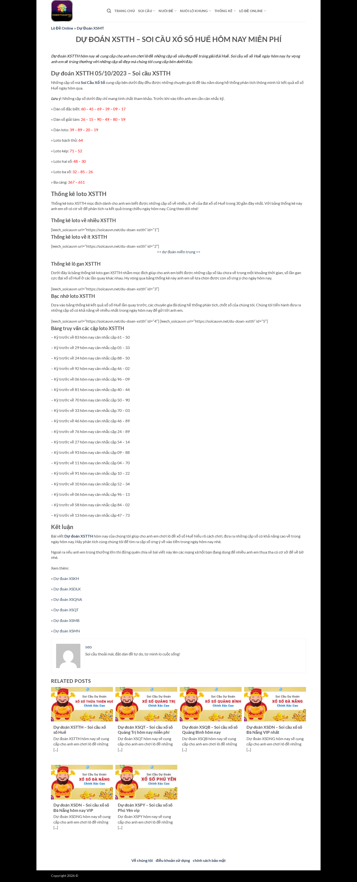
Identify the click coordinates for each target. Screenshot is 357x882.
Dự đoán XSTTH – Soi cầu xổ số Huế (79, 730)
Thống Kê (223, 11)
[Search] (109, 11)
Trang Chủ (124, 11)
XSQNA (67, 599)
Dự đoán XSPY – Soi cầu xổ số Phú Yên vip (145, 808)
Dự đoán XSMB (66, 620)
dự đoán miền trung (178, 251)
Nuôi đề (166, 11)
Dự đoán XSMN (66, 631)
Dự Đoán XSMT (90, 28)
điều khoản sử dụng (173, 860)
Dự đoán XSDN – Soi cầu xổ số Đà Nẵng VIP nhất (274, 730)
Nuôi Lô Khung (194, 11)
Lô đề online (251, 11)
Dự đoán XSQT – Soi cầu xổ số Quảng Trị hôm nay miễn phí (145, 730)
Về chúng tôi (142, 860)
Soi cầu (145, 11)
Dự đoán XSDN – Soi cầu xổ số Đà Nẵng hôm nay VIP (81, 808)
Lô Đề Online (62, 28)
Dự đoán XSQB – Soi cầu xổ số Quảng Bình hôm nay (210, 730)
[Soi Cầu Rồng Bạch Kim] (75, 11)
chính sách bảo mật (209, 860)
